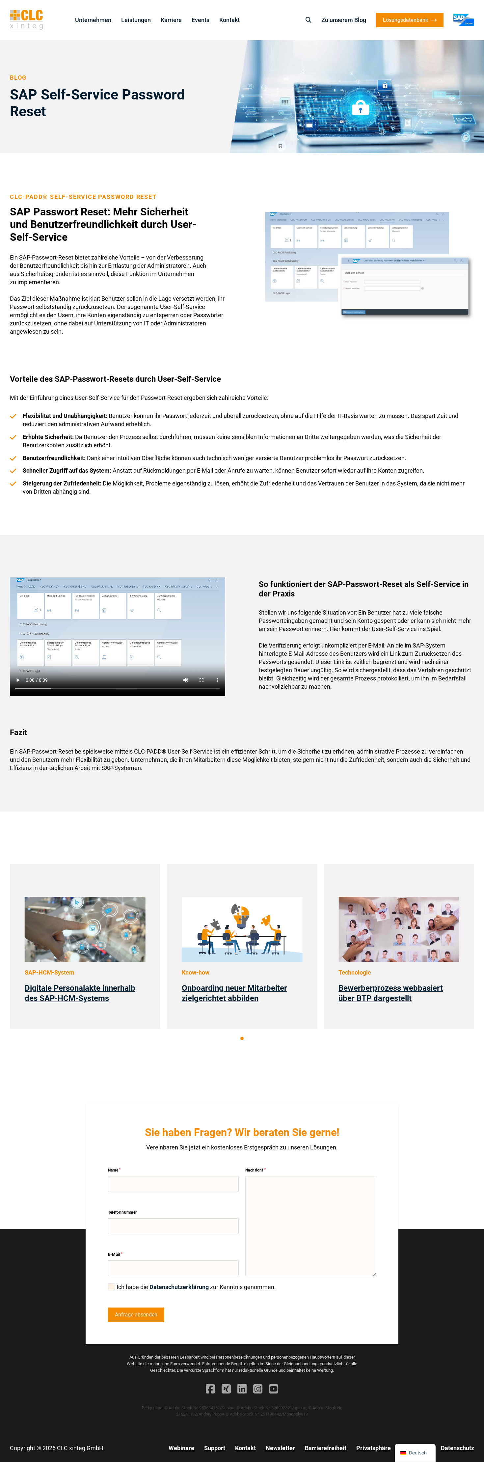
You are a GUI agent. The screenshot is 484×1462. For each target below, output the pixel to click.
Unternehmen (93, 19)
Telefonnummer (122, 1212)
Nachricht (254, 1170)
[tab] (242, 1038)
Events (200, 19)
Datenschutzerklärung (179, 1286)
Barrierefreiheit (325, 1448)
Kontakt (229, 19)
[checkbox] (111, 1286)
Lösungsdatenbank (405, 20)
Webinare (181, 1448)
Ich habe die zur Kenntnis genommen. (196, 1286)
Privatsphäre (373, 1448)
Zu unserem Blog (343, 19)
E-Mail (114, 1254)
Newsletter (280, 1448)
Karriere (171, 19)
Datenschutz (457, 1448)
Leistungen (136, 19)
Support (214, 1448)
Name (113, 1170)
